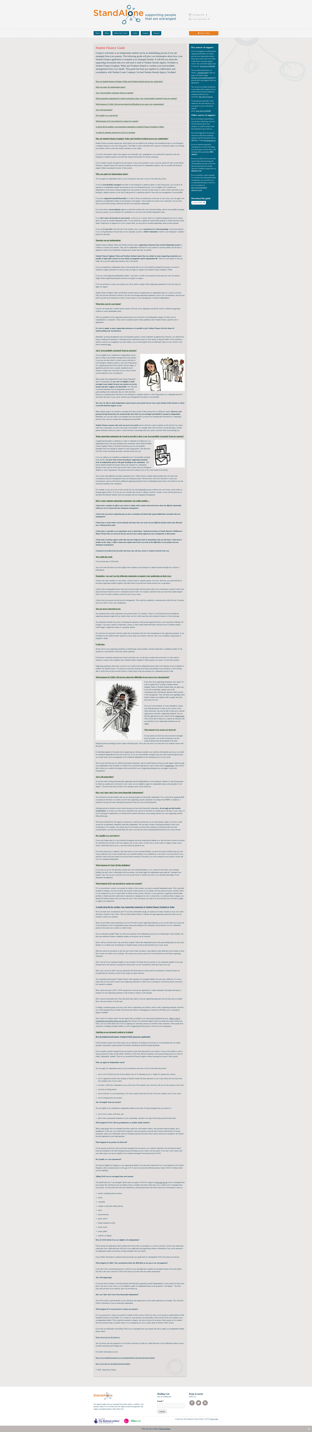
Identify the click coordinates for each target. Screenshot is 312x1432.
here (109, 344)
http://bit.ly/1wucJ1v (206, 97)
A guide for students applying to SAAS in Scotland (115, 132)
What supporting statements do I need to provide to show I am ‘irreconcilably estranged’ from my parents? (136, 98)
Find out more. (165, 1429)
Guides (135, 33)
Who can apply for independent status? (111, 87)
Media (107, 33)
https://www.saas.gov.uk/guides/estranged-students (113, 1364)
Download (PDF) (198, 202)
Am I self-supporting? (104, 110)
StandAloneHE (202, 73)
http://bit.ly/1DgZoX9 (207, 66)
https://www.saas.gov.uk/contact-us (108, 1337)
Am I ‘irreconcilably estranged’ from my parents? (114, 93)
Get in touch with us (200, 19)
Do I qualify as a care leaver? (107, 115)
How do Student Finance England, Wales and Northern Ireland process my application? (129, 81)
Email (160, 1401)
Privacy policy (214, 1419)
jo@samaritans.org (209, 140)
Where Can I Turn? (120, 33)
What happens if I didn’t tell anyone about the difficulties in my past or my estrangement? (130, 104)
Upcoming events (199, 15)
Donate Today (204, 33)
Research (156, 33)
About (97, 33)
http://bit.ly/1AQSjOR (203, 111)
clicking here (179, 716)
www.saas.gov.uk (161, 1182)
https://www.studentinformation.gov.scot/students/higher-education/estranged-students (125, 1358)
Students (145, 33)
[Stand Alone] (135, 23)
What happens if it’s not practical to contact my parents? (117, 121)
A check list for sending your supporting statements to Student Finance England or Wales (130, 127)
